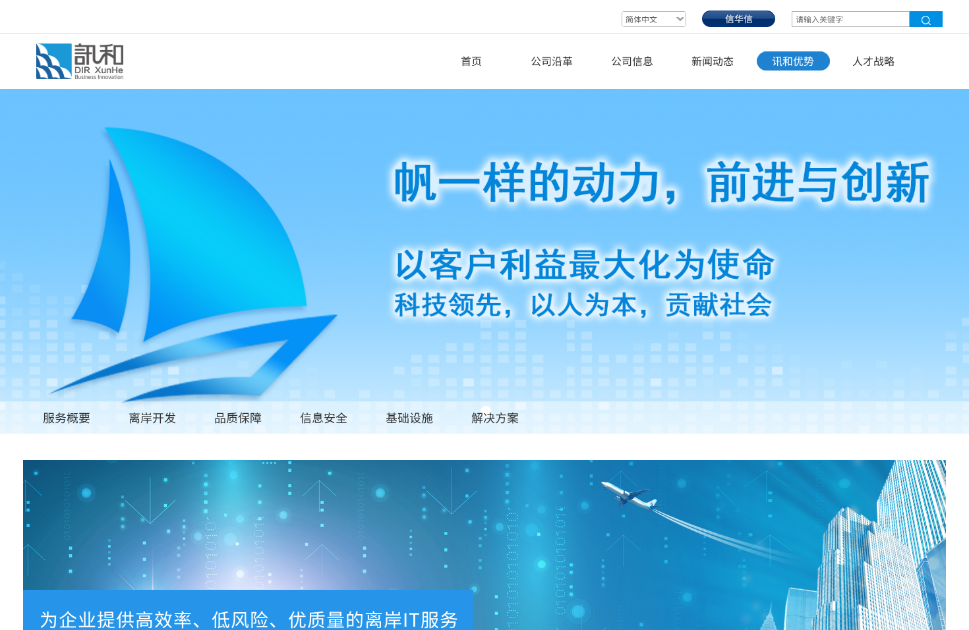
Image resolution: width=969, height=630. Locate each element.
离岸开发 (152, 417)
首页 (471, 61)
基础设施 (409, 417)
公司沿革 (552, 61)
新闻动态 (712, 61)
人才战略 (873, 61)
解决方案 (495, 417)
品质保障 (238, 417)
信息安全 (323, 417)
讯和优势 (793, 61)
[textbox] (851, 19)
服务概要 (66, 417)
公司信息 (632, 61)
